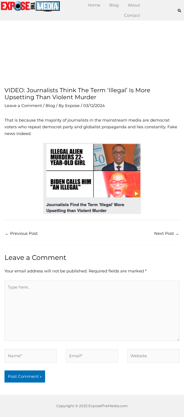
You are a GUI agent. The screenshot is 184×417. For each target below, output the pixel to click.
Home (94, 5)
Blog (114, 5)
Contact (132, 15)
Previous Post (21, 233)
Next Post (166, 233)
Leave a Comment (23, 105)
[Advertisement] (92, 53)
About (134, 5)
